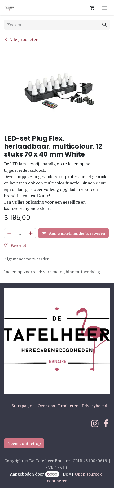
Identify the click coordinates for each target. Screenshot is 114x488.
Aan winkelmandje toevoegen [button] (76, 233)
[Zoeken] (104, 25)
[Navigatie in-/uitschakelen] (104, 7)
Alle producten (23, 39)
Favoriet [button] (19, 245)
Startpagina (22, 406)
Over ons (46, 406)
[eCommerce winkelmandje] (92, 7)
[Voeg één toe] (31, 233)
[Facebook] (105, 423)
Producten (68, 406)
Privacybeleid (94, 406)
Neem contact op (24, 443)
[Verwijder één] (9, 233)
